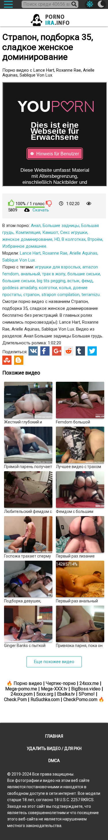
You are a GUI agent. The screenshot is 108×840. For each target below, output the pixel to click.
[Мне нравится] (11, 203)
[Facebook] (45, 351)
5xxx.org (44, 694)
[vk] (33, 351)
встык (73, 280)
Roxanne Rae (55, 253)
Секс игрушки (73, 232)
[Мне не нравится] (49, 203)
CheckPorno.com (80, 699)
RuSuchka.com (45, 699)
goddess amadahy (19, 287)
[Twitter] (92, 351)
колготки (48, 287)
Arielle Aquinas (83, 253)
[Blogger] (18, 360)
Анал (36, 225)
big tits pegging (51, 280)
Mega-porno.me (21, 689)
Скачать (41, 210)
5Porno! (87, 694)
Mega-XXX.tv (54, 689)
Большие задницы (61, 225)
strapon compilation (60, 294)
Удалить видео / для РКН (54, 748)
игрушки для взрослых (57, 267)
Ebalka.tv (66, 694)
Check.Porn (15, 699)
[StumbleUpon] (7, 360)
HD (57, 239)
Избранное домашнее (24, 246)
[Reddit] (68, 351)
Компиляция (28, 232)
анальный (30, 273)
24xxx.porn (22, 694)
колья (65, 287)
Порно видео (28, 683)
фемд (87, 280)
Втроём (95, 239)
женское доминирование (27, 239)
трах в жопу (53, 273)
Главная (54, 736)
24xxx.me (89, 683)
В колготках (74, 239)
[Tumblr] (80, 351)
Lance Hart (30, 253)
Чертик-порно (61, 683)
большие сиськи (83, 273)
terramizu (91, 294)
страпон (31, 294)
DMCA (54, 760)
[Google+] (56, 351)
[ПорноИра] (54, 18)
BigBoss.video (86, 689)
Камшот (50, 232)
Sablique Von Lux (18, 260)
